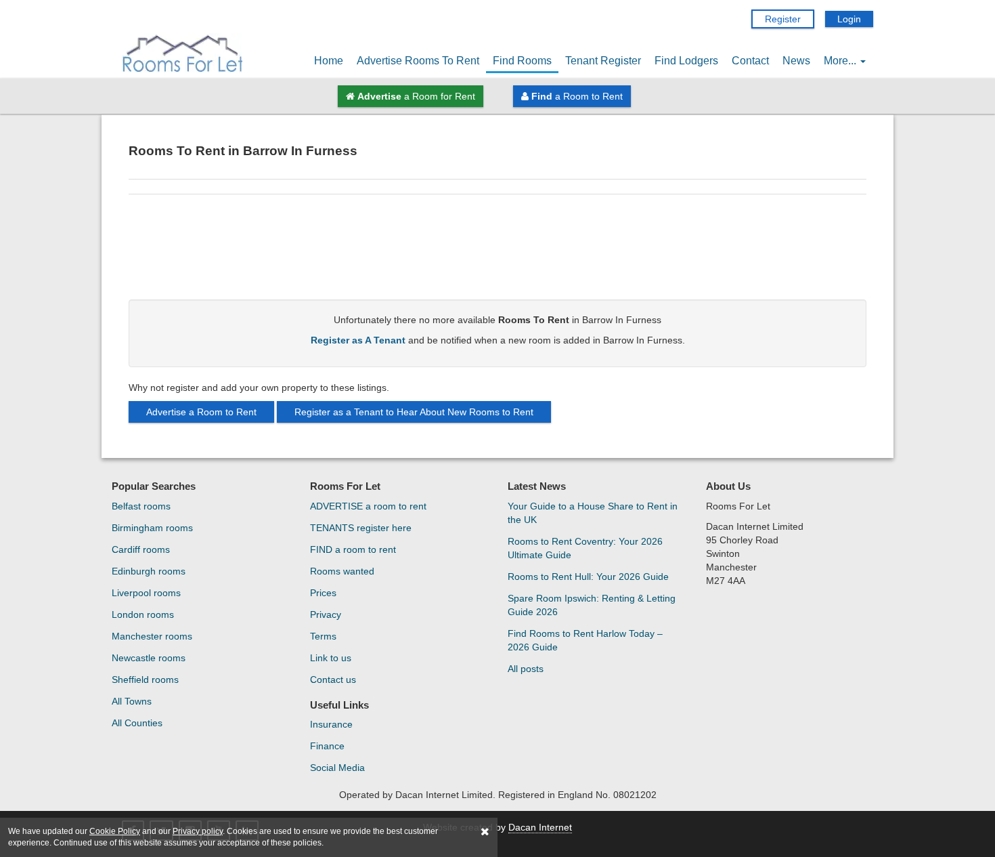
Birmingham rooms (152, 527)
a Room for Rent (416, 96)
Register (783, 19)
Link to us (330, 657)
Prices (323, 592)
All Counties (137, 722)
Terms (323, 636)
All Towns (132, 701)
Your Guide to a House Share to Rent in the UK (593, 513)
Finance (327, 745)
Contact (750, 60)
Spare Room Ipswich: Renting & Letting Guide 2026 (592, 605)
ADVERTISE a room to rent (368, 506)
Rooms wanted (342, 571)
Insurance (331, 724)
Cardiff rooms (141, 549)
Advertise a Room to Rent (201, 411)
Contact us (333, 679)
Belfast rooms (141, 506)
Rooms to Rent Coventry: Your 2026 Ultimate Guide (585, 548)
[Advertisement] (497, 252)
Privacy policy (198, 831)
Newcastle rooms (148, 657)
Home (328, 60)
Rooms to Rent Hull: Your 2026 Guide (588, 576)
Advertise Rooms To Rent (418, 60)
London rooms (143, 614)
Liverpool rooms (146, 592)
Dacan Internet (540, 827)
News (796, 60)
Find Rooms (522, 60)
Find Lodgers (686, 60)
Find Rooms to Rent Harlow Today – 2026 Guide (585, 640)
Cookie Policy (114, 831)
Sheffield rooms (145, 679)
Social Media (337, 767)
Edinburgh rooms (148, 571)
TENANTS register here (361, 527)
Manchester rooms (152, 636)
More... (841, 60)
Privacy (325, 614)
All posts (526, 668)
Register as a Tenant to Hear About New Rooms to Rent (413, 411)
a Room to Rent (577, 96)
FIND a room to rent (353, 549)
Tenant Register (603, 60)
